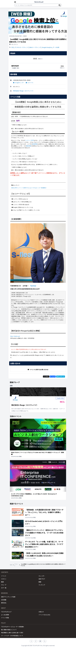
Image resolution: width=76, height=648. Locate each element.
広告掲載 (3, 600)
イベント (16, 564)
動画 (2, 582)
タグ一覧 (3, 588)
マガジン (3, 579)
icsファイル (30, 82)
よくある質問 (5, 615)
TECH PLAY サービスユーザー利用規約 (12, 627)
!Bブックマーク (60, 376)
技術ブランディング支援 (8, 597)
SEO (12, 47)
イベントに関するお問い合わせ (39, 369)
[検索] (60, 5)
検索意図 (34, 144)
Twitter (33, 286)
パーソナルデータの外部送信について (12, 635)
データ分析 (56, 47)
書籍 (40, 582)
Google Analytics (47, 47)
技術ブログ (42, 579)
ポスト (47, 376)
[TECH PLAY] (38, 2)
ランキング (42, 585)
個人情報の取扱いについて (9, 630)
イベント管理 (5, 618)
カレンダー (42, 576)
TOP (11, 565)
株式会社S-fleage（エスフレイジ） (23, 91)
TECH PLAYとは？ (6, 612)
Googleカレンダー (19, 82)
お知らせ (41, 612)
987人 (62, 401)
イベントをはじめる (44, 615)
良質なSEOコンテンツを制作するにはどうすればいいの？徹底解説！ (29, 187)
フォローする (60, 398)
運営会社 (3, 603)
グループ (3, 585)
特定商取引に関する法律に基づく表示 (12, 633)
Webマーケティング (35, 47)
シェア (53, 376)
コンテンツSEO (29, 140)
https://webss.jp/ (15, 336)
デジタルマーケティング (22, 47)
